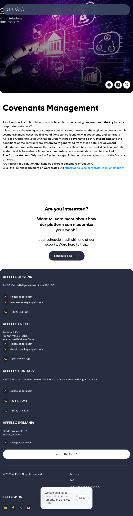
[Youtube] (28, 507)
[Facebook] (13, 507)
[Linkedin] (5, 507)
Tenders (74, 474)
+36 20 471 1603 (19, 311)
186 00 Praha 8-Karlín (15, 335)
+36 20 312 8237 (19, 410)
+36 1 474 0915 (18, 400)
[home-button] (66, 9)
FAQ (72, 480)
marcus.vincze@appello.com (26, 302)
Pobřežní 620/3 (11, 332)
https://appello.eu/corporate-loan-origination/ (94, 168)
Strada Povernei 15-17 (15, 431)
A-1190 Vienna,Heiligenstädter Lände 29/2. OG (29, 285)
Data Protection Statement (85, 486)
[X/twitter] (21, 507)
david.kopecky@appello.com (26, 349)
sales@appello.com (21, 296)
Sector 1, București (13, 434)
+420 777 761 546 (20, 359)
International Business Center (19, 339)
